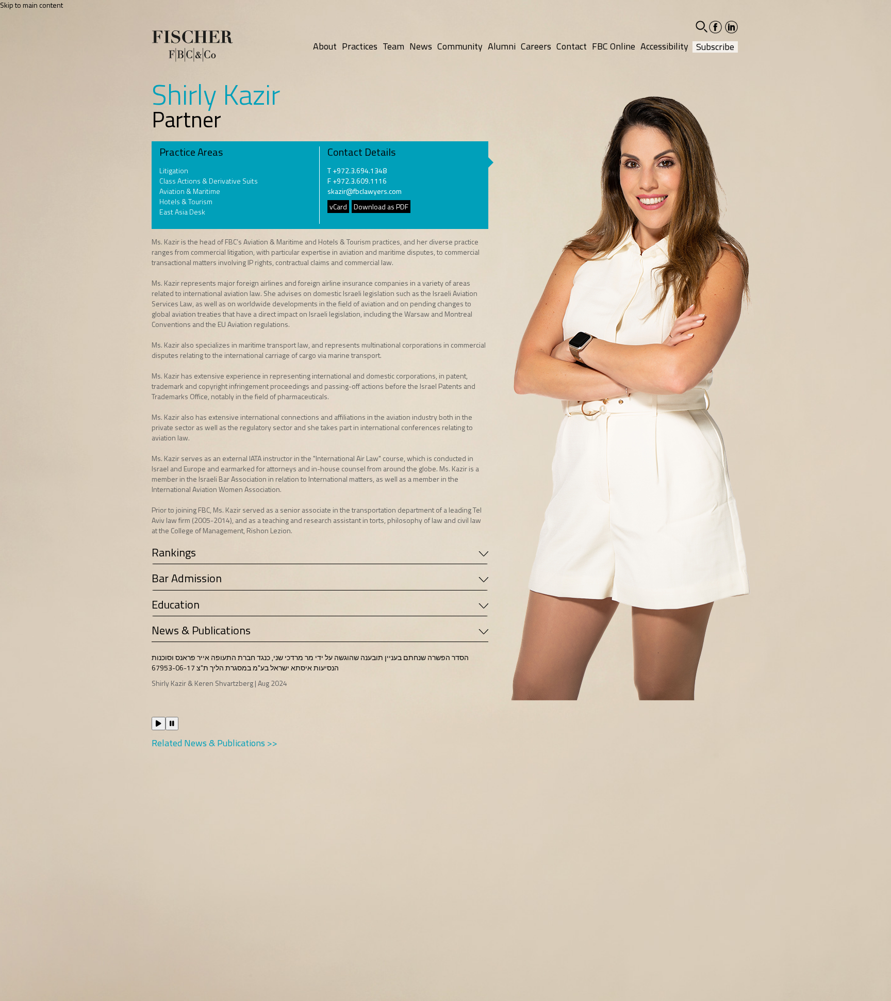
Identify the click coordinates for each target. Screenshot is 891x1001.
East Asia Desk (182, 212)
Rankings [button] (174, 552)
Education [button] (176, 604)
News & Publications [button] (201, 630)
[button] (701, 26)
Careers (536, 46)
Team (393, 46)
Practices (359, 46)
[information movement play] (159, 723)
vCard (338, 206)
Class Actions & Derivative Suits (208, 181)
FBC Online (613, 46)
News (420, 46)
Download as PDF (381, 206)
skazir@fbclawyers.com (364, 191)
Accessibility (664, 46)
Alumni (502, 46)
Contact (571, 46)
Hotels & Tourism (185, 201)
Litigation (173, 171)
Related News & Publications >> (214, 743)
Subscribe (715, 47)
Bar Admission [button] (187, 578)
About (325, 46)
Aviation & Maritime (189, 191)
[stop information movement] (172, 723)
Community (460, 46)
